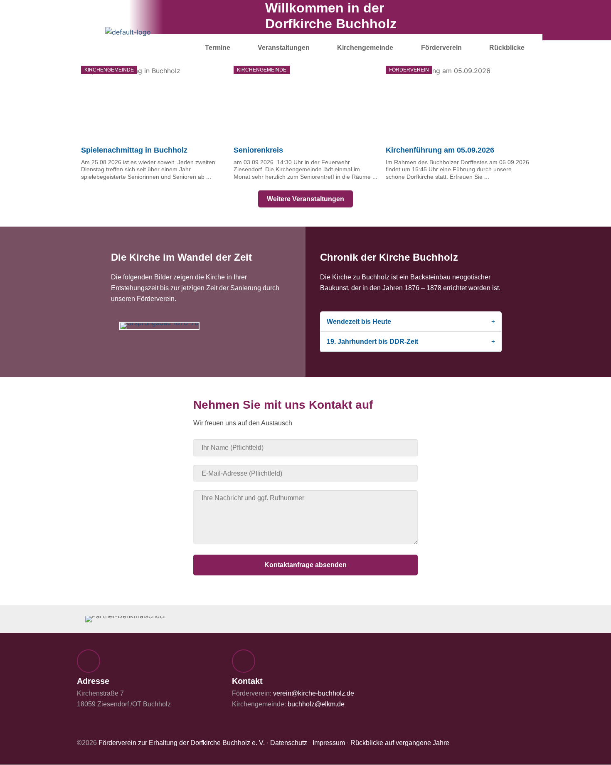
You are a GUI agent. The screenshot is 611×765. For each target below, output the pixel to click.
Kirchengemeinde (365, 47)
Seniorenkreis (258, 150)
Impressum (329, 742)
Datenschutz (288, 742)
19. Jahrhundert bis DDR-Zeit (372, 341)
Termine (217, 47)
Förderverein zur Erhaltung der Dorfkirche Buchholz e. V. (182, 742)
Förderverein (441, 47)
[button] (123, 326)
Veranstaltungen (284, 47)
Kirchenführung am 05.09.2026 (440, 150)
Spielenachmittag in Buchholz (134, 150)
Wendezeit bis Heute (359, 321)
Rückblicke (507, 47)
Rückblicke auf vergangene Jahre (399, 742)
